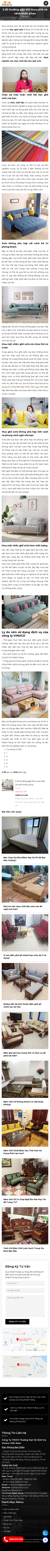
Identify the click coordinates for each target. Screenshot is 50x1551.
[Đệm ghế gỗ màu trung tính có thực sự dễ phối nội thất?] (25, 1030)
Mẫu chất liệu (9, 1513)
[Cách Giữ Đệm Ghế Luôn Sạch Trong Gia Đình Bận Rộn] (25, 1225)
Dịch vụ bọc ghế (10, 1509)
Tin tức (25, 17)
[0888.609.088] (45, 1533)
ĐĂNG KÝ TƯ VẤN (17, 1322)
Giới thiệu (7, 1517)
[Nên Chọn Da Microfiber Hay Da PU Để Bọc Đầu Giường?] (25, 835)
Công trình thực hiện (13, 1520)
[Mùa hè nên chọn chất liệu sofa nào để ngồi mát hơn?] (25, 884)
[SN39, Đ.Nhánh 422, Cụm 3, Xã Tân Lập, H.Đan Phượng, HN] (25, 1366)
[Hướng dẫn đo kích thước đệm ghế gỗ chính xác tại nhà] (25, 981)
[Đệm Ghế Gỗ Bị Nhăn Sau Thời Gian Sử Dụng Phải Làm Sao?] (25, 1128)
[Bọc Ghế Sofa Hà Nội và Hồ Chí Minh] (7, 3)
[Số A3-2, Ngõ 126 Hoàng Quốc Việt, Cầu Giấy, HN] (25, 1340)
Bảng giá (7, 1524)
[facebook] (45, 1540)
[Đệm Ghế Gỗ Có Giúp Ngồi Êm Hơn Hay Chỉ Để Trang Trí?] (25, 1177)
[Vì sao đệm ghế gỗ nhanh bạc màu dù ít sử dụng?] (25, 932)
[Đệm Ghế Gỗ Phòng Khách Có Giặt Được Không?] (25, 1079)
